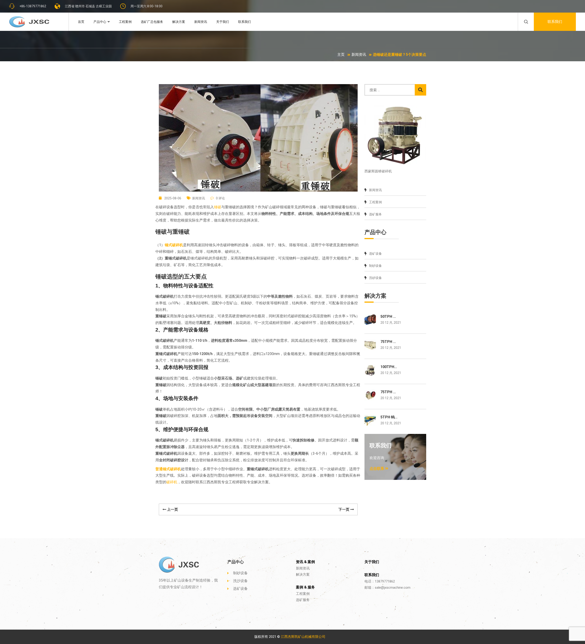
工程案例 (125, 22)
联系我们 (244, 22)
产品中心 (99, 22)
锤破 (217, 207)
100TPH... (388, 367)
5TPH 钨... (388, 417)
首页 (81, 22)
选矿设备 (375, 253)
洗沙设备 (240, 581)
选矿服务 (375, 214)
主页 (341, 54)
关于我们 (222, 22)
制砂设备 (375, 265)
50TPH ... (388, 316)
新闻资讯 (200, 22)
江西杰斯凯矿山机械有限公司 (303, 637)
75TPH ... (388, 341)
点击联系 (377, 468)
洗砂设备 (375, 278)
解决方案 (178, 22)
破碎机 (171, 482)
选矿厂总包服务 (152, 22)
